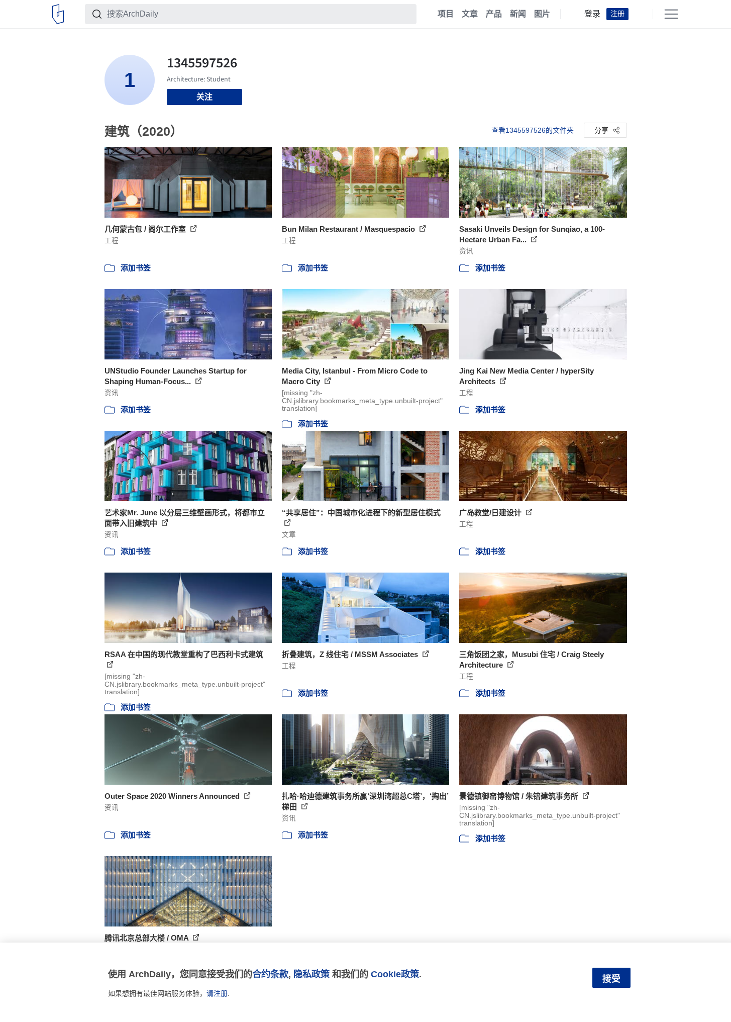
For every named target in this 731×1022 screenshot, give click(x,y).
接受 (611, 979)
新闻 (518, 14)
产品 (494, 14)
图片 (542, 14)
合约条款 (270, 974)
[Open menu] (671, 14)
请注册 (217, 993)
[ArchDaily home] (58, 14)
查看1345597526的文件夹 (532, 130)
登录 (592, 14)
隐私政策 (311, 974)
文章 (470, 14)
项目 (446, 14)
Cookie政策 (395, 974)
